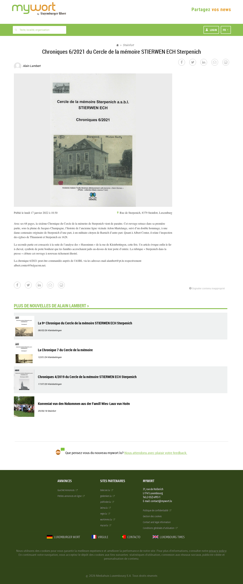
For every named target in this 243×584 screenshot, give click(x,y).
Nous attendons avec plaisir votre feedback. (155, 453)
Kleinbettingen (55, 330)
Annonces (64, 481)
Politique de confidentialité (156, 510)
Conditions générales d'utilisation (159, 528)
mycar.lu (104, 525)
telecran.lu (105, 490)
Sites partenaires (112, 481)
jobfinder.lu (105, 501)
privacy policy (217, 551)
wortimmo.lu (106, 519)
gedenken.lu (106, 496)
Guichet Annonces (66, 490)
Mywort (148, 481)
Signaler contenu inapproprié (208, 288)
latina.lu (104, 507)
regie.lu (103, 513)
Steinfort (128, 45)
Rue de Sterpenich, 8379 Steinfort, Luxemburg (145, 212)
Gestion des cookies (152, 516)
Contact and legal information (157, 522)
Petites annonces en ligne (69, 496)
